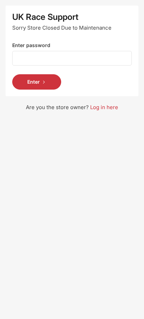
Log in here (104, 107)
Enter (33, 82)
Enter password (31, 45)
